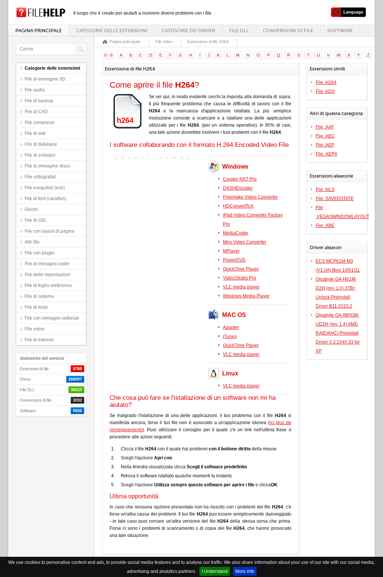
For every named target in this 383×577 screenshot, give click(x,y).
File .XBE (325, 225)
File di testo (36, 307)
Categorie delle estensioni (111, 30)
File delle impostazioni (47, 274)
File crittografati (40, 176)
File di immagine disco (47, 166)
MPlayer (231, 251)
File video (35, 329)
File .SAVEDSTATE (335, 198)
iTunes (230, 336)
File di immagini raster (47, 263)
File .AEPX (326, 154)
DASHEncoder (238, 188)
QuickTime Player (241, 269)
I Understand (215, 571)
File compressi (39, 122)
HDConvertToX (238, 206)
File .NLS (325, 189)
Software (340, 30)
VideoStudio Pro (239, 278)
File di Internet (39, 339)
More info (244, 571)
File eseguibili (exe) (45, 187)
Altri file (32, 242)
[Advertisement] (156, 208)
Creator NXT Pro (240, 179)
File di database (41, 144)
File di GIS (35, 220)
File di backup (39, 100)
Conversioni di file (288, 30)
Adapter (231, 327)
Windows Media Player (246, 296)
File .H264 (326, 82)
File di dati (35, 133)
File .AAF (325, 127)
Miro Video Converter (244, 242)
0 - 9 (108, 55)
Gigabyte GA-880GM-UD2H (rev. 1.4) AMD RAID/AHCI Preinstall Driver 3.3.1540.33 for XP (338, 333)
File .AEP (325, 145)
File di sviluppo (40, 155)
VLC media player (241, 287)
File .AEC (325, 136)
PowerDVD (234, 260)
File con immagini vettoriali (52, 318)
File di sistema (39, 296)
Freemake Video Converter (250, 197)
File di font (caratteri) (45, 198)
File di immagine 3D (45, 79)
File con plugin (40, 253)
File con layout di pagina (49, 231)
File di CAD (36, 111)
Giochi (31, 209)
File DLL (239, 30)
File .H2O (325, 91)
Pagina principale (38, 30)
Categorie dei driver (188, 30)
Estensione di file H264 (208, 41)
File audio (35, 90)
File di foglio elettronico (48, 285)
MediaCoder (235, 233)
